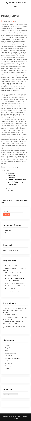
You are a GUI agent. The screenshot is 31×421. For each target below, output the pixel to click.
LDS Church (8, 355)
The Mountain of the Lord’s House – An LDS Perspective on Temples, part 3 (17, 182)
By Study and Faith (15, 2)
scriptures (10, 190)
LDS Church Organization (12, 358)
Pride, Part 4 (11, 177)
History (7, 350)
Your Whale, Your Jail (11, 314)
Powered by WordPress (10, 416)
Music (6, 361)
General (7, 345)
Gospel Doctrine (9, 348)
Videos (7, 368)
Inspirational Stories (10, 353)
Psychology (8, 363)
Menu (15, 6)
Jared (15, 21)
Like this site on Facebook (10, 250)
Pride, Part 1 (11, 175)
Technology (8, 366)
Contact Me (8, 233)
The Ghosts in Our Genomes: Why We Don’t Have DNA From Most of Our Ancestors (14, 310)
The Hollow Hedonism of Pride (17, 179)
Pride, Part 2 (11, 173)
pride (9, 188)
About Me (8, 230)
